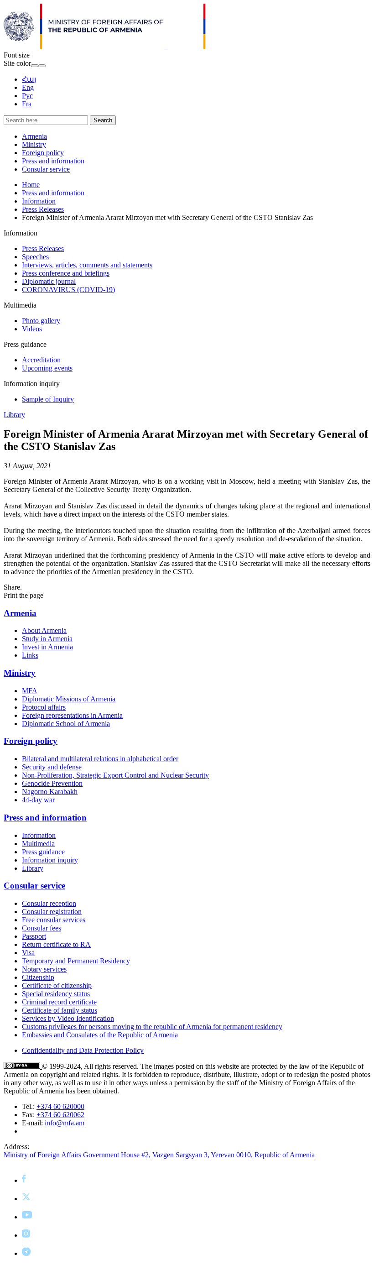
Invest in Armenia (47, 647)
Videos (32, 329)
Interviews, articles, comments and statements (87, 265)
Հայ (29, 79)
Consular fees (41, 928)
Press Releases (43, 209)
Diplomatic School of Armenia (66, 723)
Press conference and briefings (65, 273)
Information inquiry (50, 860)
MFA (29, 691)
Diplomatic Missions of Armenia (68, 699)
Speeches (35, 257)
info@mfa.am (64, 1123)
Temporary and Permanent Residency (76, 961)
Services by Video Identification (68, 1018)
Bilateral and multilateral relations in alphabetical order (100, 759)
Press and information (53, 161)
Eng (28, 87)
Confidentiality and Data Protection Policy (83, 1050)
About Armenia (44, 630)
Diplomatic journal (49, 281)
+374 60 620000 (60, 1106)
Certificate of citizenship (57, 985)
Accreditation (41, 360)
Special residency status (56, 994)
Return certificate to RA (56, 944)
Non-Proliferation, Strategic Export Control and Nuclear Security (115, 775)
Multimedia (38, 843)
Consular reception (49, 903)
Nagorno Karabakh (50, 791)
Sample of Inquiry (48, 399)
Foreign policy (43, 153)
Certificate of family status (59, 1010)
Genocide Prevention (52, 783)
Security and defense (52, 767)
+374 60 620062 (60, 1115)
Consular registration (52, 911)
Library (14, 414)
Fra (26, 104)
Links (30, 655)
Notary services (44, 969)
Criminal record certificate (59, 1002)
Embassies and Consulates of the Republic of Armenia (100, 1035)
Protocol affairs (44, 707)
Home (31, 184)
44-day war (38, 800)
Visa (28, 953)
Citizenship (38, 977)
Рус (27, 95)
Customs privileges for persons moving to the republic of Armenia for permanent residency (152, 1026)
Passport (34, 936)
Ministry (34, 144)
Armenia (34, 136)
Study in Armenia (47, 639)
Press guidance (43, 852)
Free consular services (53, 920)
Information (39, 201)
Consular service (46, 169)
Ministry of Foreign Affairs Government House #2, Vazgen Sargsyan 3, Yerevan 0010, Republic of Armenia (159, 1155)
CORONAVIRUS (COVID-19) (68, 289)
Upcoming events (47, 368)
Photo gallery (41, 320)
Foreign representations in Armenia (72, 715)
